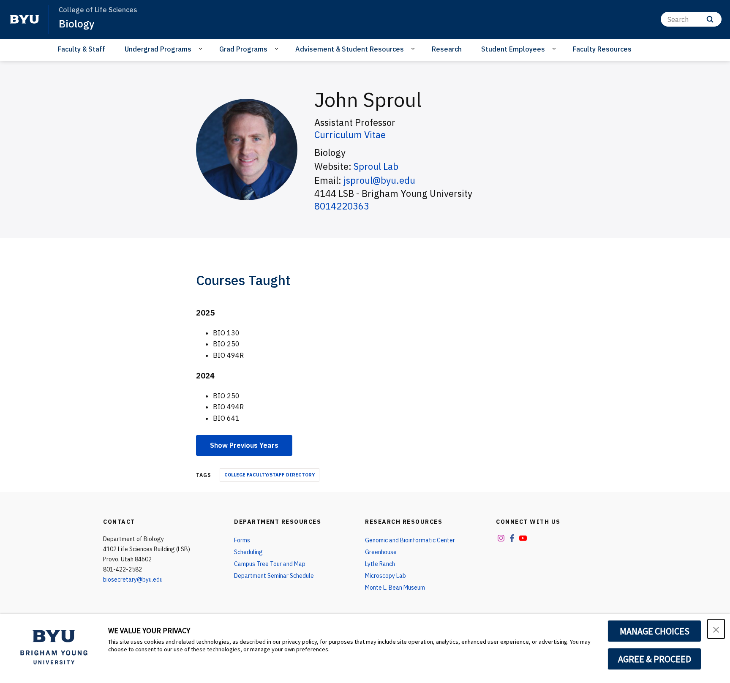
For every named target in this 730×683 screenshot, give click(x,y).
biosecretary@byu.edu (133, 579)
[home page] (24, 19)
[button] (716, 629)
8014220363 (341, 206)
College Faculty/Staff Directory (269, 475)
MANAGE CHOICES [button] (654, 631)
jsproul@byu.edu (379, 180)
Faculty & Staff (81, 49)
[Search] (710, 19)
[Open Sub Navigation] (202, 48)
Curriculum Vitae (350, 134)
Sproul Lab (376, 166)
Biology (76, 23)
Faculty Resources (602, 49)
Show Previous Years (244, 445)
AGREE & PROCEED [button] (654, 659)
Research (447, 49)
